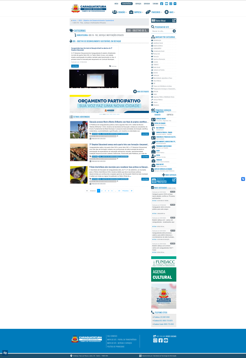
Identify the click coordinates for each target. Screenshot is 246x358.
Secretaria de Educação (163, 239)
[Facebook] (162, 3)
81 (119, 191)
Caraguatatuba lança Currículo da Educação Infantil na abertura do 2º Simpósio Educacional (91, 49)
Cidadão (121, 12)
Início (74, 20)
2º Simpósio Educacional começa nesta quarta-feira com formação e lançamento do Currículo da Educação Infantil (131, 144)
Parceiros (156, 12)
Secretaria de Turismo (162, 200)
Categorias (80, 30)
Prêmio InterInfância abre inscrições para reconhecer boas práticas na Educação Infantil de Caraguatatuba (128, 166)
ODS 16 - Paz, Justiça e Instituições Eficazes (103, 136)
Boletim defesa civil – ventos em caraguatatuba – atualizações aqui (163, 221)
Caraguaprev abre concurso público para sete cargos (161, 208)
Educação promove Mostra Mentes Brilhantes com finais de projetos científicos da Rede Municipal (124, 121)
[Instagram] (171, 3)
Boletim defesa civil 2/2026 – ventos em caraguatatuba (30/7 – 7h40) (163, 248)
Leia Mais (75, 66)
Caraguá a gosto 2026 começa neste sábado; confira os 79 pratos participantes (163, 196)
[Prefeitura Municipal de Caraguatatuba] (89, 8)
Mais (171, 12)
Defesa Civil (160, 226)
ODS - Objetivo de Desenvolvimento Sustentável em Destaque (96, 41)
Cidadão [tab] (157, 114)
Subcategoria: (100, 35)
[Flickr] (174, 3)
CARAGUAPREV (160, 213)
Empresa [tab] (170, 114)
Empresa (138, 12)
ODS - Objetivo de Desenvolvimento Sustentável (96, 20)
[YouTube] (166, 3)
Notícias (94, 134)
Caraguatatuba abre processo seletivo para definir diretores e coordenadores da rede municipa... (163, 235)
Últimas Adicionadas (81, 116)
